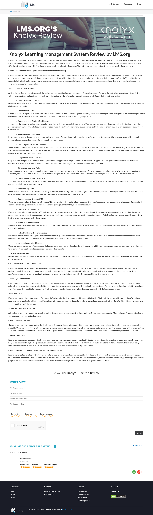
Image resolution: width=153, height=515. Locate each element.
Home (12, 11)
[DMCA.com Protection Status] (118, 497)
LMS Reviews (114, 4)
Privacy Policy (67, 509)
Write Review (138, 446)
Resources (128, 4)
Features (28, 414)
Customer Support (46, 414)
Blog (139, 4)
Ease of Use (15, 414)
